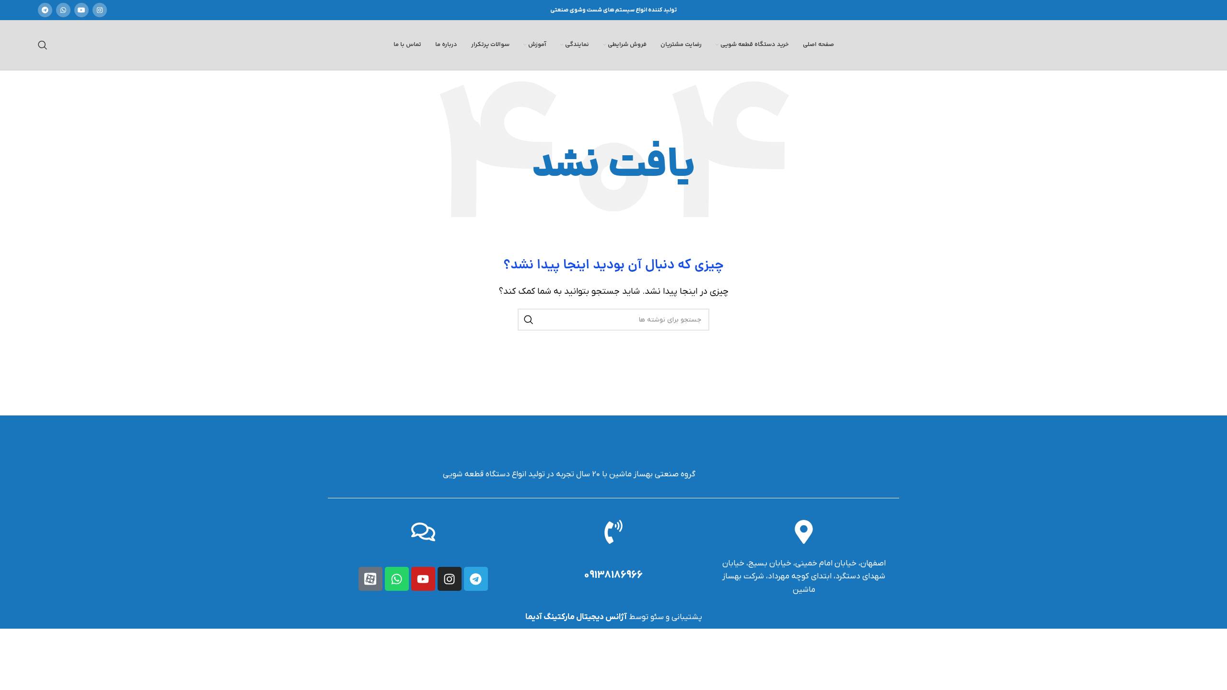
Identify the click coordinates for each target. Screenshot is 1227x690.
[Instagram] (450, 579)
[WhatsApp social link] (63, 10)
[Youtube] (423, 579)
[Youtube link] (81, 10)
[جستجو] (42, 45)
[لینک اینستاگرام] (100, 10)
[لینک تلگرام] (45, 10)
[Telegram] (476, 579)
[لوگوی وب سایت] (1129, 45)
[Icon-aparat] (370, 579)
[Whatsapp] (397, 579)
